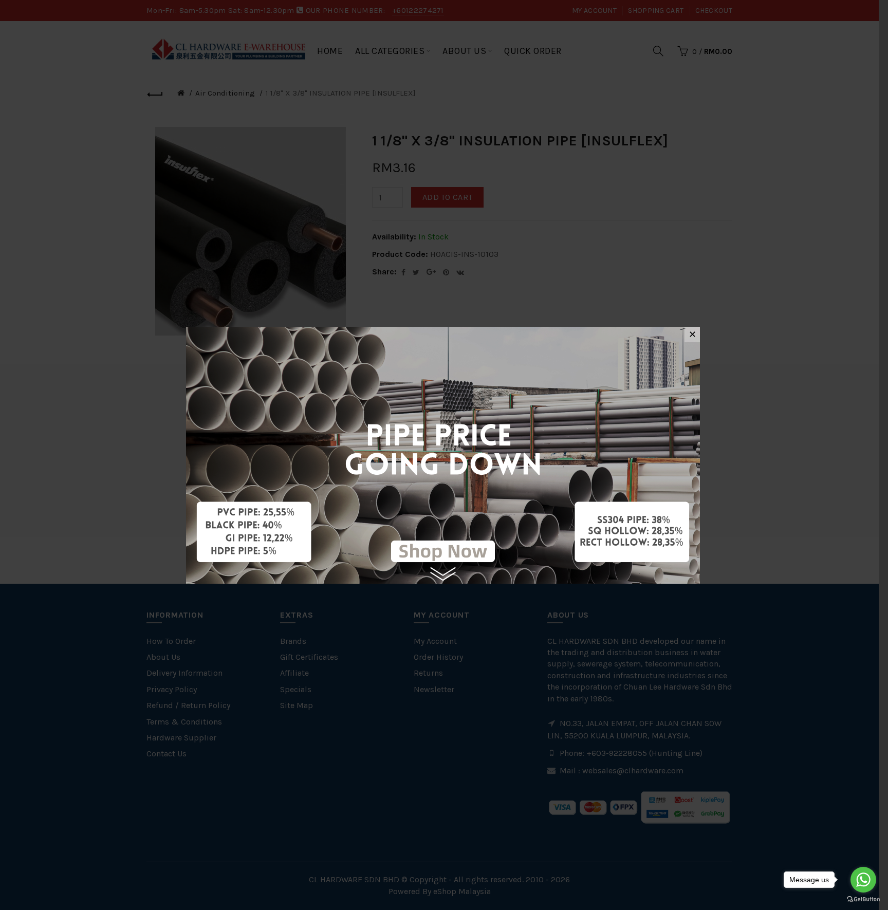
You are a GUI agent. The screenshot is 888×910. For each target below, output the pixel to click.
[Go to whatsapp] (863, 880)
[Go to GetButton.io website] (863, 899)
